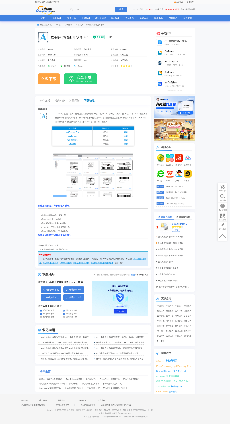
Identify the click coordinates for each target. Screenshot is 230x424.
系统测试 (169, 306)
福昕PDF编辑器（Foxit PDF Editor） (173, 381)
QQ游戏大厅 (179, 181)
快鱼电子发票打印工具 (112, 384)
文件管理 (161, 316)
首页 (42, 18)
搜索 (121, 9)
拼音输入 (178, 326)
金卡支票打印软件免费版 (168, 268)
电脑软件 (57, 18)
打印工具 (79, 25)
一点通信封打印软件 (166, 274)
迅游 (183, 186)
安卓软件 (71, 18)
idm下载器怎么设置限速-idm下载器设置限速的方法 (62, 353)
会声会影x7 (174, 391)
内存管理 (169, 321)
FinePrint (72, 144)
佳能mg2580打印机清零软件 (51, 379)
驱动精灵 (178, 165)
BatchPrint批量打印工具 (110, 379)
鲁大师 (168, 198)
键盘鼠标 (169, 311)
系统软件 (115, 18)
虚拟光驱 (187, 336)
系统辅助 (161, 306)
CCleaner (160, 361)
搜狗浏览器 (190, 9)
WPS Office (169, 9)
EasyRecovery (164, 366)
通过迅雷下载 (48, 310)
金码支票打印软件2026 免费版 (170, 243)
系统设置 (161, 326)
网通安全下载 (75, 289)
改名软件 (187, 321)
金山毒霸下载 (48, 314)
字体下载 (161, 321)
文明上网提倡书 (62, 405)
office (167, 204)
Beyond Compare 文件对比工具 (171, 371)
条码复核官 (73, 384)
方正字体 (174, 198)
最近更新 (187, 18)
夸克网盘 (173, 204)
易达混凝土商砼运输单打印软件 (52, 384)
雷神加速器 (170, 186)
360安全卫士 (138, 9)
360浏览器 (158, 9)
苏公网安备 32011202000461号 (136, 410)
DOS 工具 (179, 331)
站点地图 (101, 400)
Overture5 (162, 391)
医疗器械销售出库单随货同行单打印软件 (174, 287)
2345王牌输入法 (163, 386)
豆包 (182, 9)
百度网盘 (187, 165)
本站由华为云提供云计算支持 (135, 416)
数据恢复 (187, 306)
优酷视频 (183, 192)
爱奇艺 (176, 192)
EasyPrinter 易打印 (74, 379)
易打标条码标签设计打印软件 (102, 263)
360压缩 (181, 204)
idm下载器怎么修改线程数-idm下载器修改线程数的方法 (119, 348)
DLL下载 (160, 341)
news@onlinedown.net (112, 416)
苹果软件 (86, 18)
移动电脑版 (100, 18)
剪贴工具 (161, 311)
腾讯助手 (177, 186)
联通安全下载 (75, 297)
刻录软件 (187, 331)
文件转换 (178, 311)
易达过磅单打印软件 (131, 379)
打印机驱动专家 (93, 388)
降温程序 (187, 326)
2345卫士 (182, 198)
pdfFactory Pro (72, 132)
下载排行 (173, 18)
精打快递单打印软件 (81, 263)
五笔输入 (178, 336)
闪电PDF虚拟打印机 (50, 263)
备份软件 (187, 316)
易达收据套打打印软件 (74, 388)
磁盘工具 (187, 311)
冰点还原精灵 (172, 376)
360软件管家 (170, 165)
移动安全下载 (52, 297)
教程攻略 (144, 18)
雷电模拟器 (188, 181)
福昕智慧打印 (72, 140)
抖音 (177, 9)
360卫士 (160, 165)
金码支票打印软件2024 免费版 (170, 237)
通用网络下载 (48, 317)
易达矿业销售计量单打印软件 (115, 388)
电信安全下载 (52, 289)
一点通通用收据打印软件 (168, 281)
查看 (126, 132)
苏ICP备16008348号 (112, 410)
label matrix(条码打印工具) (50, 388)
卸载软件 (178, 306)
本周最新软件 (183, 217)
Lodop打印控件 (66, 263)
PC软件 (59, 25)
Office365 (149, 9)
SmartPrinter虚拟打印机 (180, 224)
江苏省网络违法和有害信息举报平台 (116, 405)
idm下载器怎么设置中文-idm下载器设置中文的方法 (117, 353)
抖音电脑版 (170, 192)
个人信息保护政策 (87, 405)
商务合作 (24, 400)
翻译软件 (161, 336)
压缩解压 (178, 321)
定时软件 (178, 316)
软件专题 (129, 18)
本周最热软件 (165, 217)
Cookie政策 (81, 400)
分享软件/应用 (142, 275)
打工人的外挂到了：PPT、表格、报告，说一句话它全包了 (65, 342)
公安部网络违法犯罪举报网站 (32, 405)
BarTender (72, 136)
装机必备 (158, 18)
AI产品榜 (179, 2)
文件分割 (169, 316)
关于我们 (43, 400)
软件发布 (190, 2)
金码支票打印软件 (165, 262)
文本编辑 (169, 326)
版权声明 (61, 400)
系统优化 (169, 336)
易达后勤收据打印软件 (90, 384)
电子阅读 (161, 331)
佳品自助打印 (90, 379)
